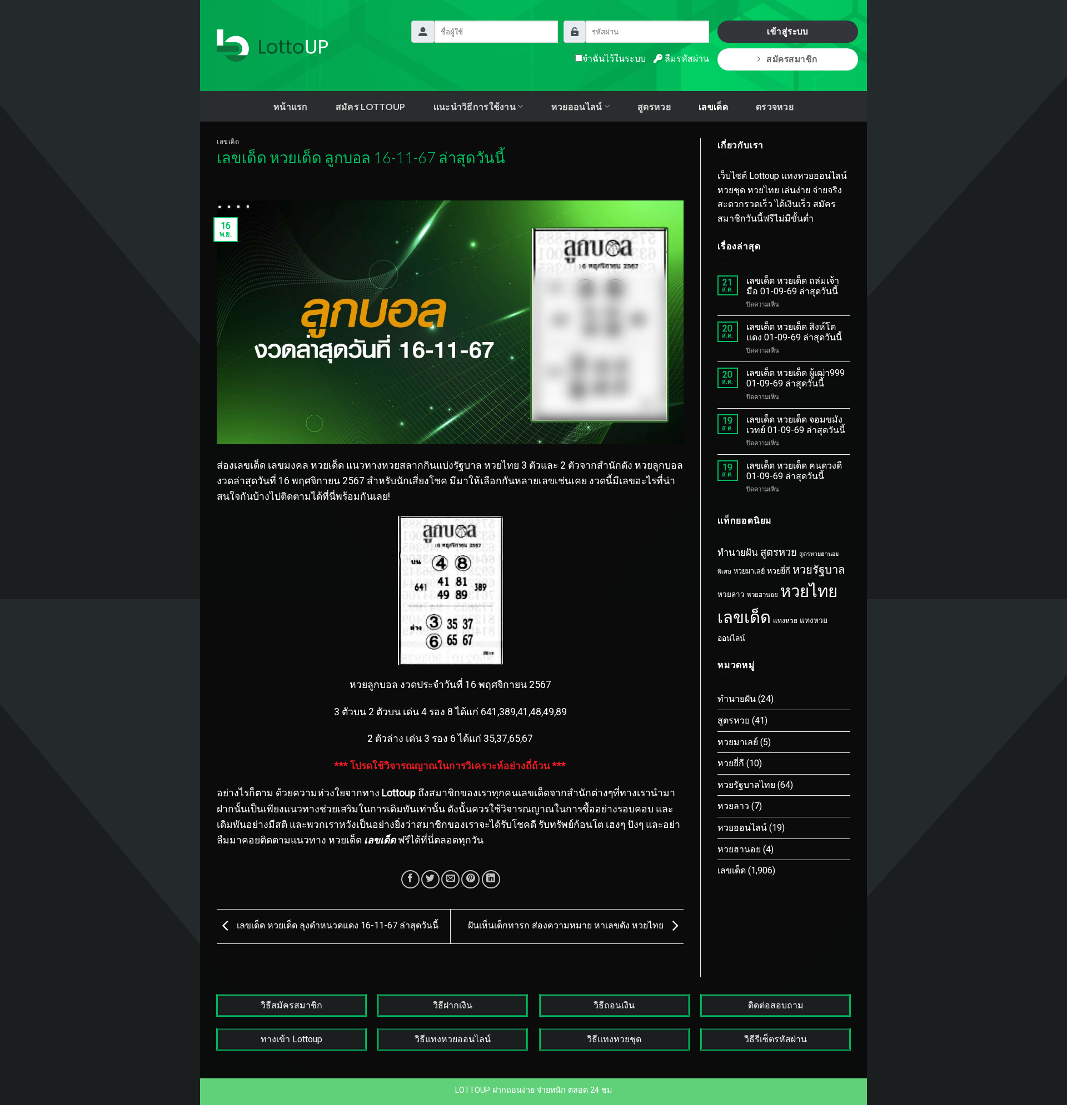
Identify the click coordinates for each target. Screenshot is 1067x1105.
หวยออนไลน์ (742, 827)
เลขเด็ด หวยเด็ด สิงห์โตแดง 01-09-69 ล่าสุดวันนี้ (794, 332)
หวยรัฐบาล (818, 569)
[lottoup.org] (272, 45)
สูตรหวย (654, 106)
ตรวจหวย (775, 106)
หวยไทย (808, 591)
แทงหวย (785, 621)
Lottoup (399, 792)
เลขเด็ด (713, 106)
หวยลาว (731, 594)
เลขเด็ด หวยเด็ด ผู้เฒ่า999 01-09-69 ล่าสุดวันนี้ (795, 378)
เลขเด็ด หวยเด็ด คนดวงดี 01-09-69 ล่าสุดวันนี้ (794, 470)
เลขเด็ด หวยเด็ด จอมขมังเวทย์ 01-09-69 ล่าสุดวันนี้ (795, 424)
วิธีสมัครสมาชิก (291, 1005)
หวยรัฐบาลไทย (746, 785)
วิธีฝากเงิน (452, 1005)
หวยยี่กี (778, 571)
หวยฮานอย (762, 595)
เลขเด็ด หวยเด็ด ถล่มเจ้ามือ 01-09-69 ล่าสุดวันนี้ (792, 286)
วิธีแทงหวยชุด (614, 1039)
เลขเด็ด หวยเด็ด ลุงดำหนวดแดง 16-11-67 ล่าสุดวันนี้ (336, 926)
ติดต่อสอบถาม (776, 1005)
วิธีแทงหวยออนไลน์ (453, 1039)
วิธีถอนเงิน (614, 1005)
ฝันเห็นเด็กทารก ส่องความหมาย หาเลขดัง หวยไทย (567, 926)
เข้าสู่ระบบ (788, 31)
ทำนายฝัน (737, 552)
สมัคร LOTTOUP (371, 106)
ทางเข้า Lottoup (291, 1039)
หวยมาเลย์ (749, 571)
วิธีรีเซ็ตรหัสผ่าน (775, 1039)
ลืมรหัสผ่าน (685, 58)
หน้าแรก (290, 106)
